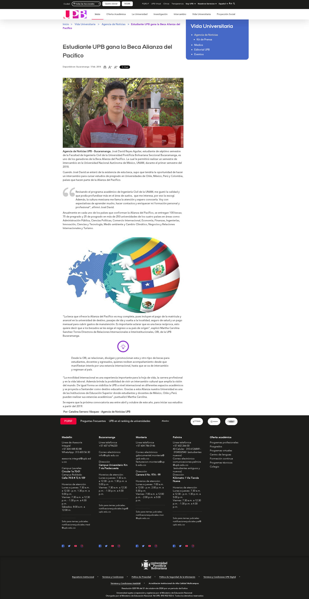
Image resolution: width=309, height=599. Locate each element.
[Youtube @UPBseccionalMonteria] (149, 546)
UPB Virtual (156, 3)
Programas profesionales (224, 442)
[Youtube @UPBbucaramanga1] (112, 546)
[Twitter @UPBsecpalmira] (180, 546)
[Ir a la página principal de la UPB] (75, 14)
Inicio (97, 14)
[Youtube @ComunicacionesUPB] (75, 546)
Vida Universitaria (201, 14)
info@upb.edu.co (109, 455)
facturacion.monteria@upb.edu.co (150, 463)
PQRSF (68, 421)
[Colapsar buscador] (233, 3)
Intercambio (180, 14)
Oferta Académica (116, 14)
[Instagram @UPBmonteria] (156, 546)
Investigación (161, 14)
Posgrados (216, 446)
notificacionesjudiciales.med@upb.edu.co (76, 526)
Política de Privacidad (141, 577)
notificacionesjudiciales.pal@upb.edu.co (187, 523)
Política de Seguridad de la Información (177, 577)
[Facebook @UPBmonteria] (137, 546)
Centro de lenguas (220, 454)
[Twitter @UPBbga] (106, 546)
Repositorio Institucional (83, 577)
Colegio (214, 466)
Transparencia (177, 3)
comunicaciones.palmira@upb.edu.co (187, 463)
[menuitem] (97, 16)
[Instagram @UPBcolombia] (82, 546)
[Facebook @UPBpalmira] (174, 546)
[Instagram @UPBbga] (119, 546)
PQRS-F (145, 3)
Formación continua (221, 458)
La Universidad (139, 14)
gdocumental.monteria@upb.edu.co (150, 457)
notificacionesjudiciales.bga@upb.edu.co (113, 510)
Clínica (166, 3)
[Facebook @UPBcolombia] (63, 546)
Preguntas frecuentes (93, 421)
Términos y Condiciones (112, 577)
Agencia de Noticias (113, 24)
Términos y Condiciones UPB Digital (219, 577)
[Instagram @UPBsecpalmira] (193, 546)
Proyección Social (226, 14)
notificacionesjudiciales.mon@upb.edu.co (150, 516)
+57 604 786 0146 (145, 445)
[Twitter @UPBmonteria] (143, 546)
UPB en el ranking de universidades (129, 421)
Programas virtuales (221, 450)
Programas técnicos (221, 462)
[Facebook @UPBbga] (100, 546)
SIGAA (127, 3)
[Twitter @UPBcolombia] (69, 546)
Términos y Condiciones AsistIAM (125, 583)
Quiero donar (111, 3)
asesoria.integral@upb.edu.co (76, 460)
